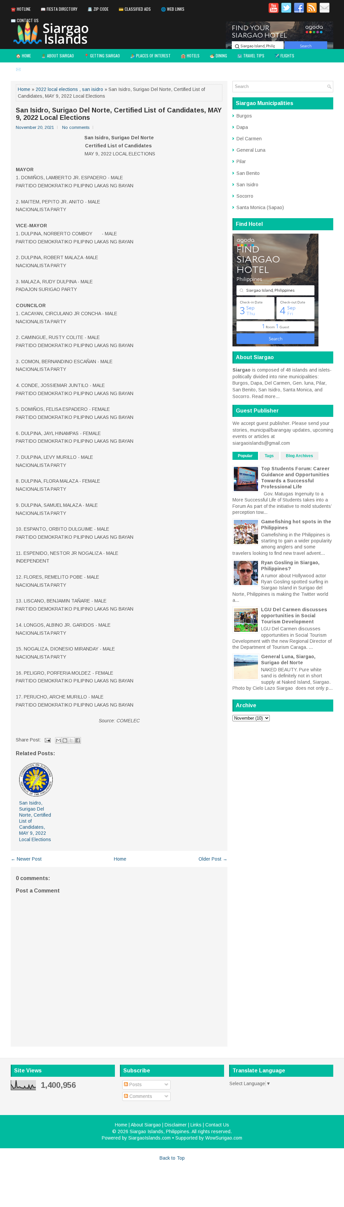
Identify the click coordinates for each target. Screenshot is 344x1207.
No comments (76, 127)
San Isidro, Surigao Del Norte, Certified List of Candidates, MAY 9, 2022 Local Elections (119, 113)
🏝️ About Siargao (57, 55)
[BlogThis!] (64, 740)
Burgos (244, 115)
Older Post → (213, 859)
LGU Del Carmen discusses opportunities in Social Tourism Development (294, 615)
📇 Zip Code (98, 9)
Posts (135, 1084)
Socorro (244, 196)
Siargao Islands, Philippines (159, 1131)
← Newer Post (26, 859)
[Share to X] (71, 740)
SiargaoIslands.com (149, 1138)
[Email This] (58, 740)
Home (24, 89)
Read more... (266, 396)
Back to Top (172, 1158)
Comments (140, 1096)
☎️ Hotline (21, 9)
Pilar (241, 161)
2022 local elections (57, 89)
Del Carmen (249, 138)
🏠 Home (23, 55)
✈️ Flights (284, 55)
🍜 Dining (218, 55)
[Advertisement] (282, 769)
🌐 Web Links (172, 9)
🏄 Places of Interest (150, 55)
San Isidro (247, 184)
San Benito (248, 173)
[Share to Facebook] (77, 740)
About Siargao (146, 1124)
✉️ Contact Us (25, 20)
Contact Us (217, 1124)
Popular (245, 455)
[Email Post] (47, 739)
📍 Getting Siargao (102, 55)
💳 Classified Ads (135, 9)
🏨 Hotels (190, 55)
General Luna (250, 150)
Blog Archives (299, 455)
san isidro (92, 89)
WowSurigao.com (223, 1138)
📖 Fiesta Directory (59, 9)
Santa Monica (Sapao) (260, 207)
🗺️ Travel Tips (250, 55)
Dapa (242, 127)
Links (196, 1124)
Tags (269, 455)
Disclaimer (176, 1124)
